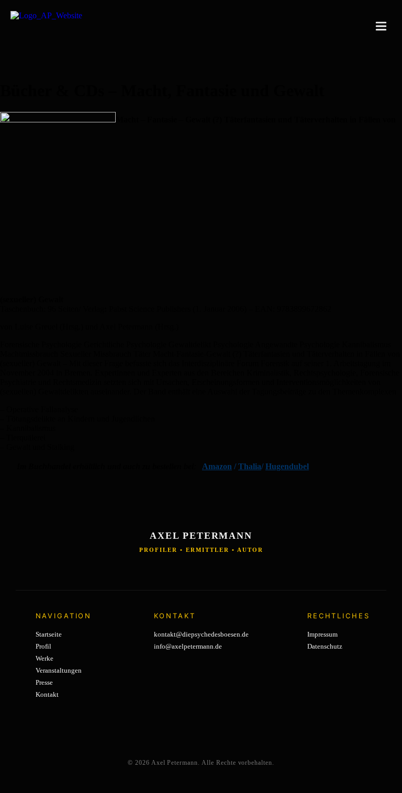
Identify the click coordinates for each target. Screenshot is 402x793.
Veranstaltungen (59, 670)
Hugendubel (287, 466)
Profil (43, 646)
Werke (44, 658)
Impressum (322, 634)
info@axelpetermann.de (188, 646)
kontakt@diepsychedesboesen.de (201, 634)
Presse (44, 682)
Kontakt (47, 694)
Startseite (49, 634)
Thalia (249, 466)
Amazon (217, 466)
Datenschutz (324, 646)
